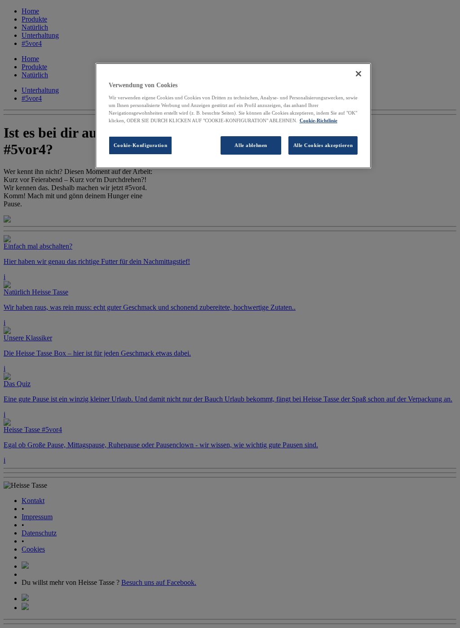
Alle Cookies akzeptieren (323, 145)
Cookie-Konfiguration (140, 145)
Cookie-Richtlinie (318, 120)
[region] (233, 116)
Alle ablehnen (250, 145)
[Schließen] (358, 74)
